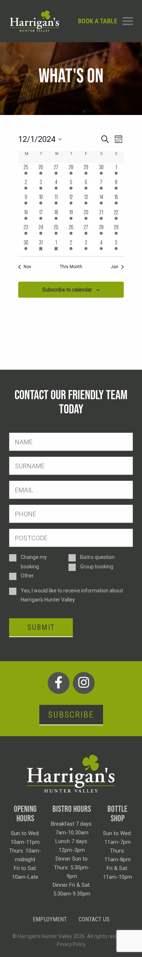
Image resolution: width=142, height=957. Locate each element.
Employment (50, 919)
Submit (41, 627)
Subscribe (71, 715)
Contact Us (94, 919)
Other (27, 576)
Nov (27, 266)
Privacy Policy (71, 944)
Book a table (97, 21)
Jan (114, 266)
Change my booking (34, 561)
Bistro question (97, 557)
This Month (71, 266)
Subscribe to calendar (67, 290)
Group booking (96, 566)
